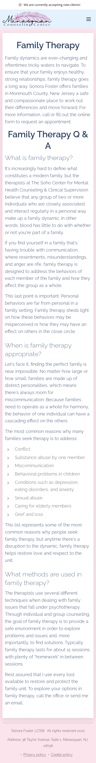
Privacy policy (34, 755)
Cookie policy (62, 755)
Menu (89, 19)
